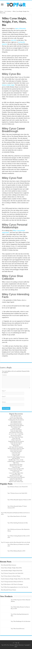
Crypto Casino (15, 455)
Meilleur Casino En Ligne (16, 466)
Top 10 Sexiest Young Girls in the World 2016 (12, 573)
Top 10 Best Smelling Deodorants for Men (18, 522)
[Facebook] (15, 643)
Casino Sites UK (16, 438)
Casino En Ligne (16, 428)
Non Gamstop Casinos (16, 421)
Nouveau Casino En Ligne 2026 (16, 468)
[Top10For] (16, 4)
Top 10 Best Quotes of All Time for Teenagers (12, 584)
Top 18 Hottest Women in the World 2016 (18, 486)
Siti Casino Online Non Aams (16, 437)
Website (4, 402)
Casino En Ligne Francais (16, 478)
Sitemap (12, 645)
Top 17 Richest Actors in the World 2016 (17, 493)
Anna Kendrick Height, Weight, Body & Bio (11, 570)
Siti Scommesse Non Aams (16, 464)
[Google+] (13, 643)
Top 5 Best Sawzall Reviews (17, 628)
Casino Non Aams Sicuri (16, 417)
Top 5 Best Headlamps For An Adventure (20, 621)
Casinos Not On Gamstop (16, 442)
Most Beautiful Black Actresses (8, 565)
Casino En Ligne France (16, 429)
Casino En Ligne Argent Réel (16, 473)
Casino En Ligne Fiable (16, 431)
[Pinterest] (18, 643)
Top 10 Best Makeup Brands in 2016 (16, 551)
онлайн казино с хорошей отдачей (16, 461)
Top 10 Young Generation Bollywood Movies (12, 581)
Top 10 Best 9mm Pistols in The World (17, 516)
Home (1, 11)
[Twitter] (17, 643)
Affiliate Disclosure (19, 645)
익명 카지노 (16, 463)
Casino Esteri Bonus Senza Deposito (16, 477)
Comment (4, 375)
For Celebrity (8, 11)
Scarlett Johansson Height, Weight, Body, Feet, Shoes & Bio (15, 578)
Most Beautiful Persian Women (8, 590)
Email (4, 396)
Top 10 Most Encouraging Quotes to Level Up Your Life (14, 587)
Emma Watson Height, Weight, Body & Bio (11, 567)
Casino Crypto (15, 471)
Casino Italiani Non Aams (16, 424)
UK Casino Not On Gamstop (16, 447)
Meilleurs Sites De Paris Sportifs (16, 425)
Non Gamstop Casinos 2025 (16, 432)
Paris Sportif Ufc (16, 458)
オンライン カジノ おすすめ (16, 434)
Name (4, 390)
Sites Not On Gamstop (16, 435)
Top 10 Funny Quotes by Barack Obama (10, 576)
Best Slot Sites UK (16, 444)
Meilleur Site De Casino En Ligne (16, 448)
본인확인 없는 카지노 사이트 (16, 460)
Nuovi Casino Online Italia (16, 418)
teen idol (13, 40)
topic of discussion (20, 28)
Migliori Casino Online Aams (16, 481)
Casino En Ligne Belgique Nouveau (16, 457)
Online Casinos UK (16, 440)
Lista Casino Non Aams (16, 451)
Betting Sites (16, 445)
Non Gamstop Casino (16, 415)
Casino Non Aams (16, 452)
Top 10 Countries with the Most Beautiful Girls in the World (15, 542)
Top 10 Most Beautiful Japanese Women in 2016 (19, 499)
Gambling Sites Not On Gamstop (16, 419)
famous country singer (8, 85)
